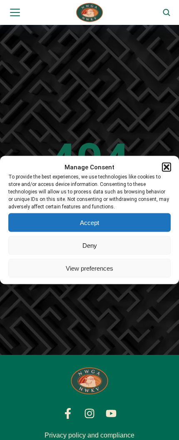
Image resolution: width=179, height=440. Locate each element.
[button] (166, 167)
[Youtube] (111, 413)
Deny (89, 245)
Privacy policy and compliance (89, 435)
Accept (89, 222)
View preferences (89, 267)
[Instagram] (89, 413)
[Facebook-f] (68, 413)
